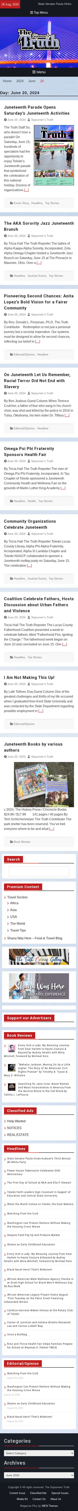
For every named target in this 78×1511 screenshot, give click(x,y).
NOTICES (14, 1128)
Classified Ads (38, 1493)
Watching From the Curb (22, 1213)
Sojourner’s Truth (42, 119)
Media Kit (22, 1499)
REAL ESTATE (18, 1135)
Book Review (22, 841)
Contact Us (39, 1499)
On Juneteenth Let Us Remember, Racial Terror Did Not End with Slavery (37, 380)
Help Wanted (16, 1121)
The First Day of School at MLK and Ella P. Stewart (39, 1182)
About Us (55, 1499)
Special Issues (60, 1493)
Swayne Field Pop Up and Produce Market (33, 1235)
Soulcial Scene (37, 275)
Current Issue (17, 1493)
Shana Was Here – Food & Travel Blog (34, 938)
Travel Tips (18, 930)
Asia (13, 910)
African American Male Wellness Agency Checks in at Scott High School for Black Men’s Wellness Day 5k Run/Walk (39, 1283)
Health (32, 501)
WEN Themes (50, 1505)
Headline (36, 203)
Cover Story (21, 203)
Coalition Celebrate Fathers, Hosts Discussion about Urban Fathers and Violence (39, 604)
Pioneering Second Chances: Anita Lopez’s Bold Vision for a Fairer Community (39, 302)
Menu (41, 72)
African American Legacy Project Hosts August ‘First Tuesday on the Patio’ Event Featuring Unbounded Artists (36, 1298)
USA (13, 916)
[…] (26, 190)
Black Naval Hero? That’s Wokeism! (29, 1269)
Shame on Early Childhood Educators (31, 1244)
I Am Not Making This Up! (29, 677)
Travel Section (17, 897)
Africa (14, 903)
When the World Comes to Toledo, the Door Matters (40, 1204)
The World (17, 923)
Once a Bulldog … (18, 1334)
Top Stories (52, 203)
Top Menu (41, 12)
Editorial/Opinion (24, 354)
